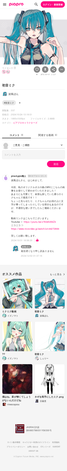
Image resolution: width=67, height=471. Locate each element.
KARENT (56, 446)
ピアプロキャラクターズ (25, 122)
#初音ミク (9, 102)
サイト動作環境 (13, 442)
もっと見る (56, 274)
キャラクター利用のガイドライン (36, 442)
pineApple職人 (18, 176)
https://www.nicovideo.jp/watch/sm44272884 (35, 228)
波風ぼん (26, 246)
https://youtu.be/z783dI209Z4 (40, 221)
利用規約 (55, 442)
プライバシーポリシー (16, 446)
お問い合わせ (32, 446)
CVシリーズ (46, 446)
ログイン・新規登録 (53, 4)
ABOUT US (33, 451)
